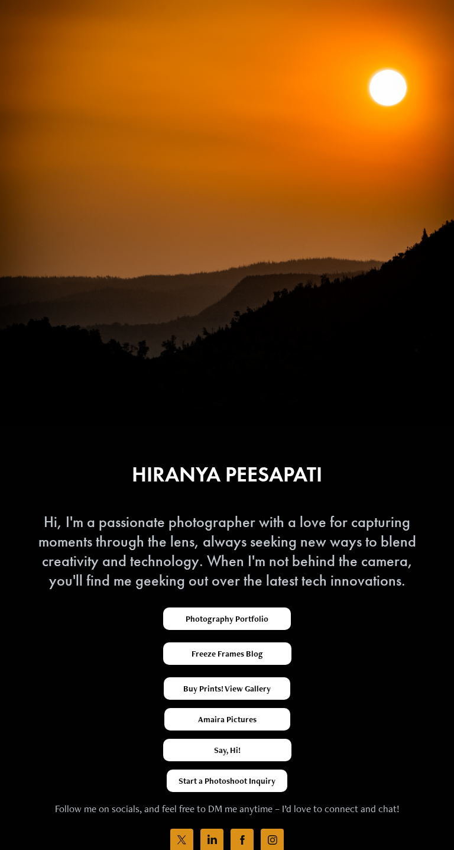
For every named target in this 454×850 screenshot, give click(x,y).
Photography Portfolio (227, 618)
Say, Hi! (227, 750)
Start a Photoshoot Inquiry (227, 780)
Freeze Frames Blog (227, 653)
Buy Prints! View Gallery (227, 688)
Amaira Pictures (227, 719)
